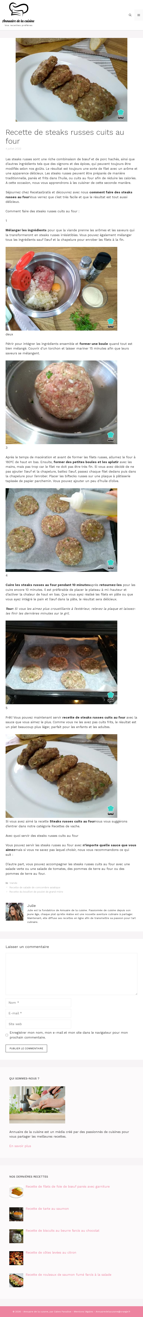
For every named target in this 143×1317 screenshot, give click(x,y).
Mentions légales (83, 1311)
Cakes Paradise (62, 1311)
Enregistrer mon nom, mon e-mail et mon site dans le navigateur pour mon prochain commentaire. (69, 1035)
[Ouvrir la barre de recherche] (130, 15)
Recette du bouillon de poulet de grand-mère (36, 891)
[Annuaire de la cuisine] (18, 15)
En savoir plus (20, 1146)
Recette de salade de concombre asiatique (34, 887)
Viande (13, 883)
